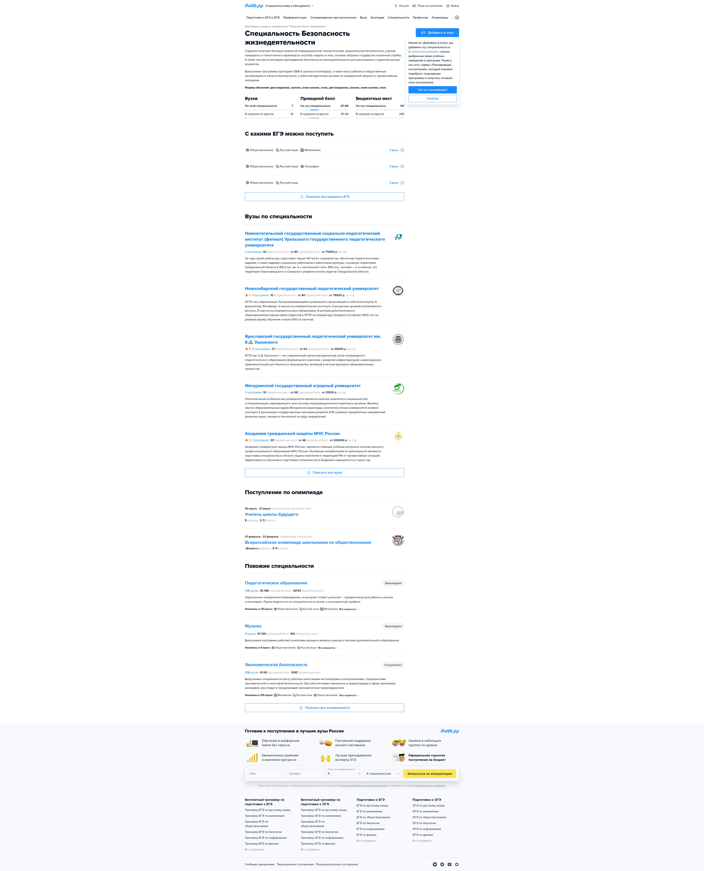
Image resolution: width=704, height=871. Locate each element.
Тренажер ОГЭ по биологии (319, 832)
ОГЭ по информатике (426, 829)
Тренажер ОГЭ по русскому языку (324, 810)
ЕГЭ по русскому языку (372, 805)
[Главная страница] (254, 6)
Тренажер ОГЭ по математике (321, 816)
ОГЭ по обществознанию (429, 817)
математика (312, 150)
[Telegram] (442, 864)
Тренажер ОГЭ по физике (318, 844)
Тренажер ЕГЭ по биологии (263, 832)
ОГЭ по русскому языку (428, 805)
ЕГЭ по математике (369, 811)
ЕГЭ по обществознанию (373, 817)
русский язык (289, 150)
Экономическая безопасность (276, 664)
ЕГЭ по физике (367, 835)
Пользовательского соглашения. (429, 785)
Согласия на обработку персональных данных (364, 785)
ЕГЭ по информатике (371, 829)
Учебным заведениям (259, 864)
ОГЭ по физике (422, 835)
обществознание (261, 150)
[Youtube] (449, 864)
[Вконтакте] (435, 864)
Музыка (253, 626)
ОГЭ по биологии (424, 823)
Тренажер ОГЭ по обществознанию (313, 824)
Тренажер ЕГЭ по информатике (266, 838)
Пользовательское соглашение (337, 864)
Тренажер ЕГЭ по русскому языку (267, 810)
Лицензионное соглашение (295, 864)
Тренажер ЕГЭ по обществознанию (256, 824)
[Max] (457, 864)
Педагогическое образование (276, 583)
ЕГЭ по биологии (368, 823)
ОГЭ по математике (425, 811)
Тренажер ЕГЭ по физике (262, 844)
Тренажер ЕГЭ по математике (265, 816)
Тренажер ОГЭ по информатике (322, 838)
